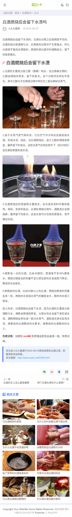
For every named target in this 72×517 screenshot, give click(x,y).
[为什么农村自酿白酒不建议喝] (53, 410)
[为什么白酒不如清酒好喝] (19, 436)
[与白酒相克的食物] (19, 410)
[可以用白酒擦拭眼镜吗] (19, 487)
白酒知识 (26, 13)
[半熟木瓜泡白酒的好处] (53, 462)
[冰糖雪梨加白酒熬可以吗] (53, 436)
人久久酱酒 (14, 28)
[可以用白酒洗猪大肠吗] (53, 487)
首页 (17, 13)
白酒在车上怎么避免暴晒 (16, 382)
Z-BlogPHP (51, 512)
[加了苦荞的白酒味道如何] (19, 462)
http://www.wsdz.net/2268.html (34, 357)
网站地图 (59, 509)
